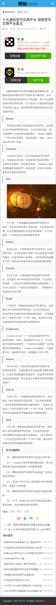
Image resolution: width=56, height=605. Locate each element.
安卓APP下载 (38, 55)
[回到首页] (28, 3)
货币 (12, 511)
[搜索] (52, 3)
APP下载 (38, 80)
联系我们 (49, 601)
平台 (19, 511)
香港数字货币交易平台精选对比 (19, 575)
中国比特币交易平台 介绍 (16, 580)
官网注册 (15, 55)
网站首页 (9, 12)
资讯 (19, 12)
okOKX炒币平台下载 (14, 558)
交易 (26, 511)
